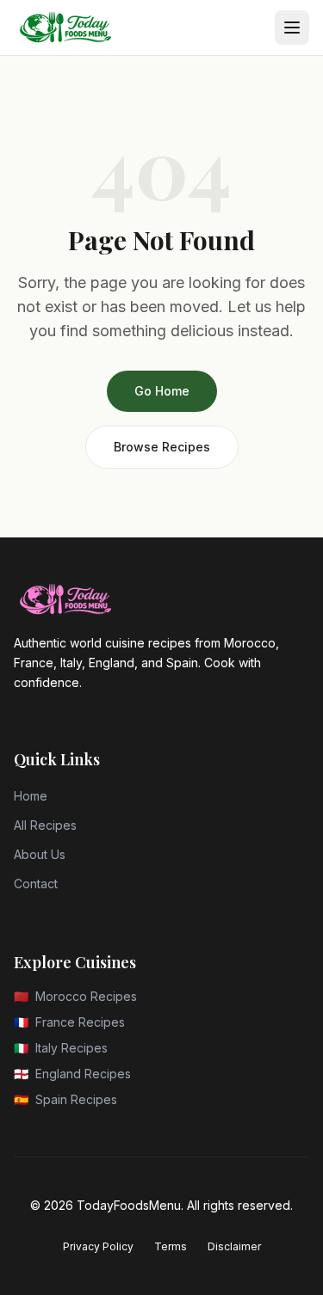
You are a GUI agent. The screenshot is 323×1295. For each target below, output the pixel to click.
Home (30, 796)
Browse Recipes (162, 446)
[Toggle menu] (292, 27)
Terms (170, 1246)
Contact (36, 883)
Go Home (161, 391)
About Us (39, 854)
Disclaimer (234, 1246)
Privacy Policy (98, 1246)
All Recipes (45, 825)
